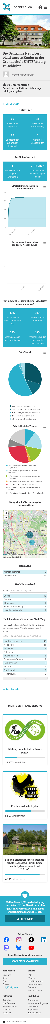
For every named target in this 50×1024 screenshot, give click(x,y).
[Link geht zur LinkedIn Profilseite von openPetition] (43, 939)
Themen (6, 1009)
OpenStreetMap (40, 555)
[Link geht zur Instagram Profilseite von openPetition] (18, 939)
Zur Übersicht (12, 104)
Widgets (31, 978)
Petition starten (10, 1006)
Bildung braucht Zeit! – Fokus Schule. (25, 751)
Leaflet (5, 555)
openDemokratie (35, 981)
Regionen (7, 1012)
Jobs (5, 978)
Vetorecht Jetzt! (35, 990)
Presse (6, 984)
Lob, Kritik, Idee (10, 987)
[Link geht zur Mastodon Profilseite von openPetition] (6, 947)
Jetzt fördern (25, 919)
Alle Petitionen (9, 1003)
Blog (5, 981)
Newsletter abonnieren (25, 961)
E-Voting (32, 987)
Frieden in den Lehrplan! (25, 806)
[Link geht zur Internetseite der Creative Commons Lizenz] (4, 1021)
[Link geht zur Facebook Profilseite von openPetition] (6, 939)
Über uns (7, 975)
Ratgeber (7, 1000)
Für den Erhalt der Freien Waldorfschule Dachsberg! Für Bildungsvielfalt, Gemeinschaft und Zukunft (25, 864)
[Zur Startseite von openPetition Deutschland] (17, 7)
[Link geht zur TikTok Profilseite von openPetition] (31, 939)
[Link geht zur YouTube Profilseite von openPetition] (31, 947)
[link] (45, 8)
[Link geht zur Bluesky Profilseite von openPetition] (18, 947)
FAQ (30, 975)
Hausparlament (35, 984)
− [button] (6, 517)
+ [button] (6, 513)
